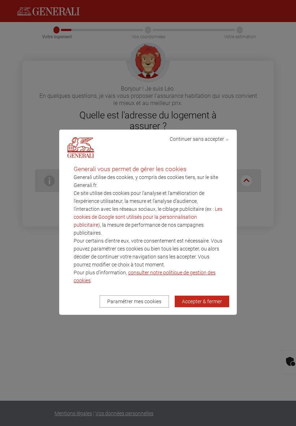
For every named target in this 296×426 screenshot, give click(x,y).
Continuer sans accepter (197, 139)
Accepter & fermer (202, 301)
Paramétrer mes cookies (134, 301)
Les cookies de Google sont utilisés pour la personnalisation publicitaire (148, 217)
